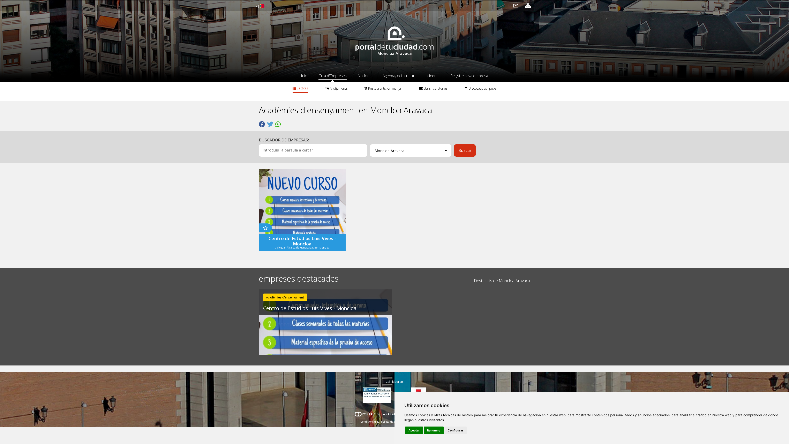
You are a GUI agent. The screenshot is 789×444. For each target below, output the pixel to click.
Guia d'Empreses (332, 75)
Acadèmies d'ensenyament (285, 297)
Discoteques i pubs (482, 88)
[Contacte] (516, 5)
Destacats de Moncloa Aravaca (502, 280)
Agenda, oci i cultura (399, 75)
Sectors (302, 88)
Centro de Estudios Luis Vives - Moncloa (309, 308)
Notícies (364, 75)
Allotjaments (338, 88)
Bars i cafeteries (435, 88)
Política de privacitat (393, 421)
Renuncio (433, 430)
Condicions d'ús (369, 421)
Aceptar (414, 430)
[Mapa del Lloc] (528, 5)
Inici (304, 75)
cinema (433, 75)
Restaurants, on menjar (384, 88)
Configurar (455, 430)
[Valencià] (259, 6)
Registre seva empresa (469, 75)
